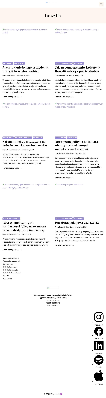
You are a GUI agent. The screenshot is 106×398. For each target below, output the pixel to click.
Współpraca (7, 279)
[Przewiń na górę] (100, 393)
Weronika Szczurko (65, 75)
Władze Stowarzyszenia (11, 261)
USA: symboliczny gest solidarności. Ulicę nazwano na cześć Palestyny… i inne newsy (24, 226)
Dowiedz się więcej (11, 97)
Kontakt (6, 276)
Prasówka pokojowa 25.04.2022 (77, 223)
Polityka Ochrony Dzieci (11, 273)
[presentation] (26, 44)
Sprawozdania (8, 264)
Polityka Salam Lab (10, 267)
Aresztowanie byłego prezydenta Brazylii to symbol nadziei (25, 69)
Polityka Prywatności (10, 270)
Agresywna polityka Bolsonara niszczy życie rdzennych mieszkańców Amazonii (76, 145)
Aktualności (19, 63)
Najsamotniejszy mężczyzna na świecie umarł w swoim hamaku (24, 143)
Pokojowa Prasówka (63, 63)
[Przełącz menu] (101, 4)
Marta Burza (11, 75)
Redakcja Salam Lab (13, 150)
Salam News (7, 63)
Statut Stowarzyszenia (11, 258)
